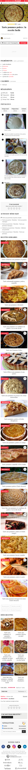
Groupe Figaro (12, 753)
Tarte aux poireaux (7, 232)
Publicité (17, 751)
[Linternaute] (7, 762)
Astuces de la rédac (8, 728)
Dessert (5, 3)
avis (18, 24)
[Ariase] (7, 768)
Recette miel (5, 610)
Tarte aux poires (6, 220)
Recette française (15, 610)
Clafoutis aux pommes (8, 228)
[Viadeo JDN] (20, 765)
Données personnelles (6, 752)
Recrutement (22, 751)
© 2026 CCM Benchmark (21, 753)
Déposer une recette (7, 717)
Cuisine (5, 726)
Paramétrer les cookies (16, 752)
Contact (13, 751)
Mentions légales (5, 753)
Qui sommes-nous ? (7, 751)
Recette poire (5, 606)
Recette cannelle (16, 606)
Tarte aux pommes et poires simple (11, 217)
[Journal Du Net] (20, 760)
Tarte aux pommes (20, 3)
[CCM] (7, 760)
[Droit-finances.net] (20, 763)
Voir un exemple (22, 726)
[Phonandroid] (20, 768)
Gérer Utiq (24, 752)
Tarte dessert (11, 3)
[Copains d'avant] (7, 765)
